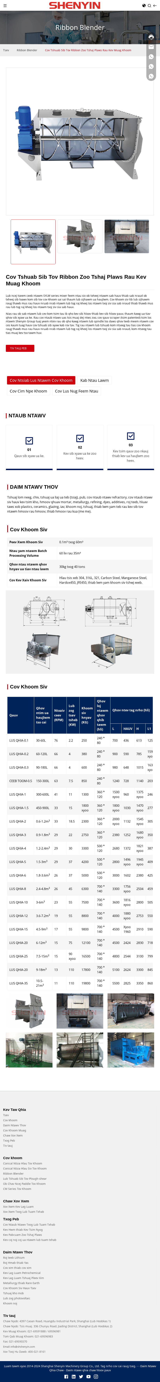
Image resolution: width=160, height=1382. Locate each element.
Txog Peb (9, 1140)
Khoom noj (10, 1303)
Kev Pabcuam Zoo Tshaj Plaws (22, 1235)
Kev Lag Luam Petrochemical (22, 1273)
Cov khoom (10, 1120)
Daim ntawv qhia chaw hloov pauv (88, 1370)
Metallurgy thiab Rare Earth (21, 1283)
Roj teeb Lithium (14, 1257)
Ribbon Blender (27, 50)
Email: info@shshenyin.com (19, 1346)
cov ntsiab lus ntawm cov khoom (41, 380)
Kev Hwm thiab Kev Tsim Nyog (23, 1229)
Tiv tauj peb (18, 348)
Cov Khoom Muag (14, 1130)
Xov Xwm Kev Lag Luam (18, 1206)
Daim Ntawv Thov (14, 1125)
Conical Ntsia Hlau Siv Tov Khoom (25, 1168)
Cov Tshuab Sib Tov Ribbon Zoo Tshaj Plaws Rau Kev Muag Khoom (88, 50)
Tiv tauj (8, 1145)
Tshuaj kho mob (13, 1293)
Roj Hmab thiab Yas (15, 1263)
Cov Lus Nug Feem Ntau (76, 391)
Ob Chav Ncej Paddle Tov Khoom (24, 1184)
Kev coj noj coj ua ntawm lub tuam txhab (29, 1240)
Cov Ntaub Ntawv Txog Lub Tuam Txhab (29, 1224)
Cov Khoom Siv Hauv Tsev (19, 1288)
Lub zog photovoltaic (16, 1298)
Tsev (6, 50)
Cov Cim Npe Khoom (28, 391)
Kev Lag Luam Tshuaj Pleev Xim (23, 1278)
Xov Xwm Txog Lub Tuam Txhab (23, 1212)
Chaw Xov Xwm (13, 1135)
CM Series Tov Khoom (17, 1189)
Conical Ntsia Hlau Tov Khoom (22, 1163)
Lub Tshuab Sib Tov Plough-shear (25, 1178)
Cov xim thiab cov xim (17, 1268)
